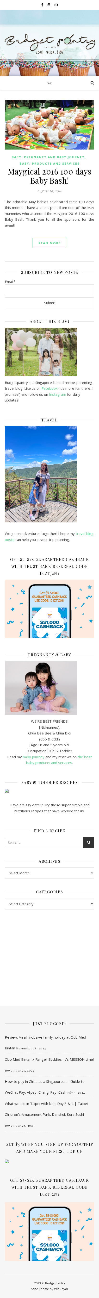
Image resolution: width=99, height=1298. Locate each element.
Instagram (58, 394)
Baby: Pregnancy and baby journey (48, 157)
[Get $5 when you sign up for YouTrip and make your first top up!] (49, 1161)
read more (49, 243)
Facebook (49, 388)
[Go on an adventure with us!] (49, 474)
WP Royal (61, 1289)
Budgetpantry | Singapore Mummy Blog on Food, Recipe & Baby (49, 41)
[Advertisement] (49, 952)
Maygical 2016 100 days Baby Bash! (50, 176)
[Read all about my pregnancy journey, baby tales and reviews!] (49, 688)
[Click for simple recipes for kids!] (49, 791)
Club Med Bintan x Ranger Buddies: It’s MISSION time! (49, 1059)
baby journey (33, 756)
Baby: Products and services (50, 164)
